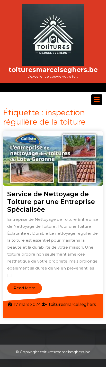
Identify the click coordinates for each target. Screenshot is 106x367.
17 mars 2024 (27, 304)
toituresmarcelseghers (72, 304)
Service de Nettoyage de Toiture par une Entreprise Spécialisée (51, 201)
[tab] (96, 99)
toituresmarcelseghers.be (53, 70)
